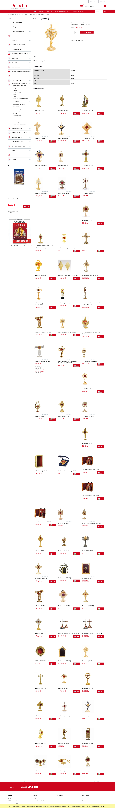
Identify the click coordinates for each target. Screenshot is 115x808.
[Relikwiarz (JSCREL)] (92, 379)
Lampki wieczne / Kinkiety (19, 125)
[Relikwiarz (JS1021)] (92, 184)
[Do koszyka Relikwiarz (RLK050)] (100, 746)
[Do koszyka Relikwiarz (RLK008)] (100, 691)
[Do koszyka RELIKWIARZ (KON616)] (52, 581)
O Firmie (59, 798)
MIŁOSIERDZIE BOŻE (16, 80)
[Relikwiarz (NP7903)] (68, 156)
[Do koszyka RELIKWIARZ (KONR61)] (100, 553)
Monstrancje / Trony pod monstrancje (19, 86)
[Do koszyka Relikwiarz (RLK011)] (52, 553)
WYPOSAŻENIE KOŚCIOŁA (17, 155)
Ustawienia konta (86, 800)
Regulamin (10, 798)
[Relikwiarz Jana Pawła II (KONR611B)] (68, 624)
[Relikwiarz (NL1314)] (92, 101)
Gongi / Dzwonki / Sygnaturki (20, 98)
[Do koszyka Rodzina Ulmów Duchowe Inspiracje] (26, 206)
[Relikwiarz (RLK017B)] (45, 624)
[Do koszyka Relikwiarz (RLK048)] (76, 746)
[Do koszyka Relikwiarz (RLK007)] (100, 168)
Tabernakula (16, 106)
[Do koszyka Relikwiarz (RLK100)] (76, 691)
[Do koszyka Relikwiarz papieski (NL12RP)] (76, 306)
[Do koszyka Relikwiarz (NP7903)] (76, 168)
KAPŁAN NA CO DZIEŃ (16, 76)
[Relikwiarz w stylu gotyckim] (92, 351)
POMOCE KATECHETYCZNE (17, 137)
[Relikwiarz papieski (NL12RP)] (68, 293)
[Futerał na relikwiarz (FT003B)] (92, 486)
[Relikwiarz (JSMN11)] (92, 761)
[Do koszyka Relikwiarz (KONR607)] (100, 141)
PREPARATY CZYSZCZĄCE (17, 141)
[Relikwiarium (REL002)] (92, 569)
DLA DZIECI (14, 62)
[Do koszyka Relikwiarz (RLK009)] (76, 774)
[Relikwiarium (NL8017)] (45, 461)
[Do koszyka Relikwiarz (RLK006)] (52, 419)
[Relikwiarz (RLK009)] (68, 761)
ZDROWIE (14, 159)
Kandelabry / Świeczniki (19, 104)
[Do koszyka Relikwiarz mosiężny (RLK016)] (76, 251)
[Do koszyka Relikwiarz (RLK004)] (76, 553)
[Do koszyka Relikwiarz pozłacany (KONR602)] (76, 335)
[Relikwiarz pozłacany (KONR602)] (68, 322)
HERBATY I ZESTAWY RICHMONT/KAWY (20, 71)
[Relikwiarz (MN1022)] (45, 679)
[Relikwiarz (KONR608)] (45, 156)
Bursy (14, 94)
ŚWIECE (13, 150)
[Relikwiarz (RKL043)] (45, 596)
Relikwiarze (16, 101)
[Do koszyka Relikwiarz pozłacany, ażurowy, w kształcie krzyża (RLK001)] (76, 365)
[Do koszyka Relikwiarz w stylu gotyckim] (100, 364)
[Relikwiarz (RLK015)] (45, 734)
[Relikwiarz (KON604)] (92, 651)
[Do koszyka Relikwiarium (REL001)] (76, 581)
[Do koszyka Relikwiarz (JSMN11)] (100, 774)
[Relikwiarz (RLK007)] (92, 156)
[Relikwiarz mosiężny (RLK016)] (68, 238)
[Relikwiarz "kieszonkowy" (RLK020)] (68, 461)
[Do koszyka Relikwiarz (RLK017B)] (52, 636)
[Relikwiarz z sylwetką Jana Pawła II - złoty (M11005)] (45, 293)
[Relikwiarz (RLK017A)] (92, 596)
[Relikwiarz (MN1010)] (68, 184)
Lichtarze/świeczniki (18, 123)
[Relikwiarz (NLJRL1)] (68, 128)
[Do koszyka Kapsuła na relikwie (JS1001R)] (52, 663)
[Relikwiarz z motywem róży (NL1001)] (68, 266)
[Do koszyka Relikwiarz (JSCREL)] (100, 391)
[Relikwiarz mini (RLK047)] (45, 706)
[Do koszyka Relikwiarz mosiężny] (100, 223)
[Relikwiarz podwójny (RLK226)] (45, 322)
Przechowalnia (85, 803)
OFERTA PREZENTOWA (17, 128)
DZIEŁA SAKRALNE (16, 67)
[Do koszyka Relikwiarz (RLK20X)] (52, 774)
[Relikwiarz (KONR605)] (45, 184)
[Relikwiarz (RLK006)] (45, 407)
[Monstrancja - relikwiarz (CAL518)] (92, 514)
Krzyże (14, 117)
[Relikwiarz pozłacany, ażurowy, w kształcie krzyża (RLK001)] (68, 351)
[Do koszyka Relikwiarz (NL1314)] (100, 113)
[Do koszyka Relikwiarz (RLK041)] (100, 446)
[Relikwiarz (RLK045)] (68, 407)
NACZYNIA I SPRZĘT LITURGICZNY (19, 83)
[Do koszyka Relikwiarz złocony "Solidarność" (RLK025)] (100, 336)
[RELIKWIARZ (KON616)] (45, 569)
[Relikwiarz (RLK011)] (45, 541)
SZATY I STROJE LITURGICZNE (18, 146)
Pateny (14, 88)
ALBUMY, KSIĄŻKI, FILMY (17, 36)
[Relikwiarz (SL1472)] (45, 101)
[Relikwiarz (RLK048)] (68, 734)
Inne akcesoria (17, 115)
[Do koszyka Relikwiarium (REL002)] (100, 581)
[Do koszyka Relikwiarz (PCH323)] (52, 278)
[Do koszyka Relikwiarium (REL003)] (76, 664)
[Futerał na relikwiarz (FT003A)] (92, 460)
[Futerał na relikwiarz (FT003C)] (45, 513)
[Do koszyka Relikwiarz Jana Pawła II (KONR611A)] (100, 636)
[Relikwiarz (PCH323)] (45, 266)
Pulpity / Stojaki (17, 92)
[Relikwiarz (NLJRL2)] (45, 128)
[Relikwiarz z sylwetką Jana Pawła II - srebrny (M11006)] (92, 293)
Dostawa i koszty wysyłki (13, 803)
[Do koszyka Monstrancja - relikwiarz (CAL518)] (100, 526)
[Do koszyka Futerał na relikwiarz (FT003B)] (100, 498)
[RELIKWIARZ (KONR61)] (92, 541)
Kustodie (15, 121)
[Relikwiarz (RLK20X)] (45, 761)
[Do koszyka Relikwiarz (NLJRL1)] (76, 141)
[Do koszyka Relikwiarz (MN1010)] (76, 196)
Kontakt (34, 798)
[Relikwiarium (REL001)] (68, 568)
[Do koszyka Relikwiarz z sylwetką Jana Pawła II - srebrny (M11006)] (100, 307)
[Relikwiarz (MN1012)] (92, 407)
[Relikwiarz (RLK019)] (68, 101)
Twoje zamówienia (86, 798)
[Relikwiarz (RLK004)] (68, 541)
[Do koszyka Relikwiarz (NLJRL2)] (52, 141)
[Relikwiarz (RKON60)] (68, 596)
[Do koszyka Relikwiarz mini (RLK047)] (52, 719)
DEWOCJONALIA (15, 58)
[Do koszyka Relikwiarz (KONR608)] (52, 168)
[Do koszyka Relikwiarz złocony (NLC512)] (100, 278)
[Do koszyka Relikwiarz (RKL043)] (52, 608)
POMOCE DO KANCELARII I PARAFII (19, 132)
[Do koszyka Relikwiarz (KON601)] (100, 719)
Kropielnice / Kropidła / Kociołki (19, 112)
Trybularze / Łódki (17, 110)
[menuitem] (40, 11)
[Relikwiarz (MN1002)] (68, 514)
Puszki (14, 96)
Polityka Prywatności (12, 800)
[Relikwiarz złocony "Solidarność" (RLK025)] (92, 322)
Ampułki (15, 90)
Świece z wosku (17, 119)
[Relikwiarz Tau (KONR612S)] (45, 351)
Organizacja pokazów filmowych (40, 800)
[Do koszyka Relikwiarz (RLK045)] (76, 419)
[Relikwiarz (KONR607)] (92, 128)
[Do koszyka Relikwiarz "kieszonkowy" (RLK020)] (76, 474)
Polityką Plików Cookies (48, 806)
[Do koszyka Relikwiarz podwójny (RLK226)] (52, 335)
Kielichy (15, 108)
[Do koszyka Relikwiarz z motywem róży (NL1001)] (76, 278)
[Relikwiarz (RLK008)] (92, 679)
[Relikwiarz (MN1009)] (68, 706)
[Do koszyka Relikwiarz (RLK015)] (52, 746)
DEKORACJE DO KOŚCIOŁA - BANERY (20, 53)
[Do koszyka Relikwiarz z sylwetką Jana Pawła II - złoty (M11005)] (52, 307)
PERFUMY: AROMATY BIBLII (18, 31)
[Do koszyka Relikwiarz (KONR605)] (52, 196)
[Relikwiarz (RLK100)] (68, 679)
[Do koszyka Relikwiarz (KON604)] (100, 664)
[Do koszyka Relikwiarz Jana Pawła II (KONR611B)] (76, 636)
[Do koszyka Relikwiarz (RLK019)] (76, 113)
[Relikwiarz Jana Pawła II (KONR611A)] (92, 624)
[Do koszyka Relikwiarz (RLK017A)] (100, 608)
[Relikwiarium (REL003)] (68, 651)
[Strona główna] (19, 5)
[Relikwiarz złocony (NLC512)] (92, 266)
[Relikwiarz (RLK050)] (92, 734)
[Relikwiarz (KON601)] (92, 706)
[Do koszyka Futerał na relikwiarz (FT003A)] (100, 472)
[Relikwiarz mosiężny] (92, 211)
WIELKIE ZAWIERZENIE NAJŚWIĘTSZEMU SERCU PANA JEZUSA (20, 25)
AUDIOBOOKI (14, 40)
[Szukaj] (105, 11)
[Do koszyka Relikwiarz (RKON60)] (76, 608)
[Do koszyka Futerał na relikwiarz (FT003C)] (52, 525)
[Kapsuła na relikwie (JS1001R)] (45, 651)
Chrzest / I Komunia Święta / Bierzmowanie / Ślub (19, 47)
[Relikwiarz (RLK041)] (92, 434)
